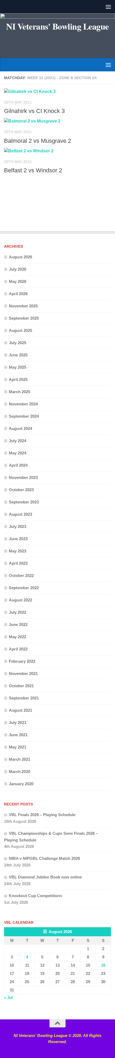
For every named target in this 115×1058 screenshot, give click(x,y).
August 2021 (20, 710)
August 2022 (20, 600)
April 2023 (18, 563)
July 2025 (17, 342)
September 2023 (24, 502)
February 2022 (22, 661)
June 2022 (18, 624)
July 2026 (17, 269)
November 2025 (23, 306)
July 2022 (17, 612)
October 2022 (21, 575)
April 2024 (18, 465)
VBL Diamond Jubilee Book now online (45, 877)
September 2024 (24, 416)
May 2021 (17, 747)
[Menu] (108, 6)
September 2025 (24, 318)
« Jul (8, 997)
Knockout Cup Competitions (35, 895)
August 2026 (20, 257)
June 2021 (18, 735)
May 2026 (17, 281)
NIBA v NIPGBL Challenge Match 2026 (44, 858)
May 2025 (17, 367)
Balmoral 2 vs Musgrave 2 (37, 140)
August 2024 (20, 428)
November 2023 (23, 477)
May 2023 (17, 551)
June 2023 (18, 538)
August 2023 (20, 514)
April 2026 (18, 293)
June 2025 (18, 355)
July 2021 (17, 722)
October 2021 (21, 685)
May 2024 (17, 453)
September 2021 (24, 698)
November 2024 (23, 404)
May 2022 (17, 636)
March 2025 (19, 391)
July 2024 (17, 440)
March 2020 (19, 771)
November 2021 (23, 673)
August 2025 (20, 330)
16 (103, 965)
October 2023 (21, 489)
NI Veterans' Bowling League (57, 26)
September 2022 (24, 587)
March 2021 (19, 759)
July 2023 (17, 526)
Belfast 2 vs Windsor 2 (33, 170)
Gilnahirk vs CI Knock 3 (34, 111)
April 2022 (18, 649)
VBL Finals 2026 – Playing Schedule (42, 814)
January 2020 (21, 784)
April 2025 (18, 379)
